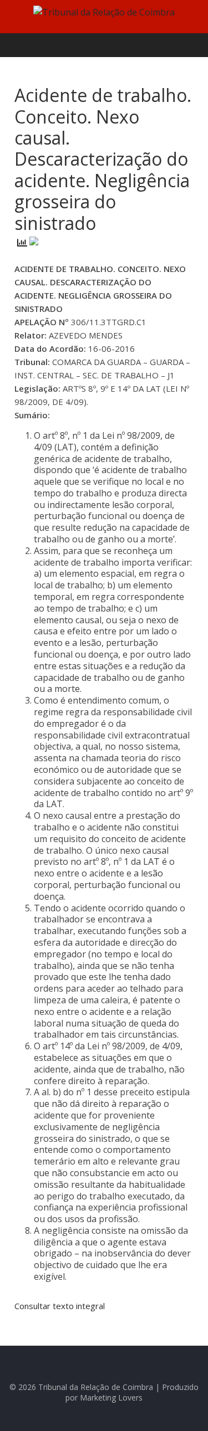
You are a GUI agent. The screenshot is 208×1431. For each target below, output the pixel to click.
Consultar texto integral (59, 1305)
